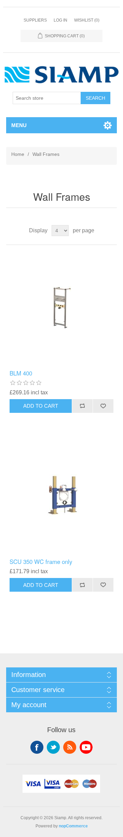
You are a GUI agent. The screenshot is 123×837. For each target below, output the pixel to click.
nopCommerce (73, 826)
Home (17, 154)
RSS (69, 747)
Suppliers (35, 20)
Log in (60, 20)
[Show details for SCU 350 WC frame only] (61, 495)
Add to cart (40, 406)
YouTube (86, 747)
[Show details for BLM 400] (61, 307)
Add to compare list (82, 406)
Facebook (36, 747)
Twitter (53, 747)
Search (95, 98)
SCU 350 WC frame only (41, 561)
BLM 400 (21, 373)
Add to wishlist (103, 406)
